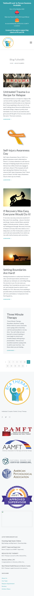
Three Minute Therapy (15, 316)
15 (19, 366)
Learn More (6, 119)
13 (11, 366)
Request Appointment (8, 583)
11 (28, 362)
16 (22, 366)
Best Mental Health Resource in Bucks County (16, 566)
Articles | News (6, 589)
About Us (4, 578)
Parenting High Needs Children (11, 541)
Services (4, 586)
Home (11, 63)
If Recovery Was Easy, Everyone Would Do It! (17, 212)
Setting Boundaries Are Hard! (14, 271)
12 (7, 366)
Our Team (4, 581)
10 (24, 362)
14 (15, 366)
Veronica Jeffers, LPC (8, 559)
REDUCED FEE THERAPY (10, 553)
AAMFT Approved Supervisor (11, 547)
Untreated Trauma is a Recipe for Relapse (16, 93)
